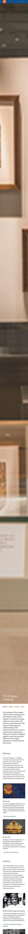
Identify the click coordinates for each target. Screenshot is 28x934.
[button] (14, 798)
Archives (17, 706)
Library (23, 706)
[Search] (21, 2)
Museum (10, 706)
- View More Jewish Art (9, 816)
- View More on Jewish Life (10, 852)
